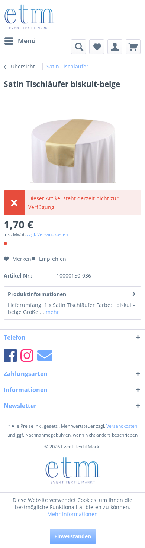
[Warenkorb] (133, 46)
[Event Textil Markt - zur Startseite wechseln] (29, 17)
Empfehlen (52, 258)
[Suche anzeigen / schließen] (78, 46)
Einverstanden (72, 536)
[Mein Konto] (114, 46)
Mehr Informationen (72, 514)
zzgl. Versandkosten (47, 234)
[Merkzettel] (96, 46)
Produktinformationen (37, 294)
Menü (27, 40)
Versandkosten (121, 426)
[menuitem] (19, 40)
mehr (51, 311)
